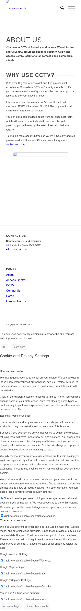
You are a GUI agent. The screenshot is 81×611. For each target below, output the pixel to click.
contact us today (15, 144)
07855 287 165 (16, 249)
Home (10, 296)
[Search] (60, 8)
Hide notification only (37, 606)
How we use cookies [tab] (11, 371)
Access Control (16, 280)
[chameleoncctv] (33, 8)
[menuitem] (60, 8)
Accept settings (11, 606)
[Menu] (69, 8)
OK (4, 346)
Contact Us (13, 290)
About (10, 274)
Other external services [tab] (13, 520)
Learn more (19, 346)
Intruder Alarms (16, 301)
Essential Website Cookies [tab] (15, 415)
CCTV (10, 285)
